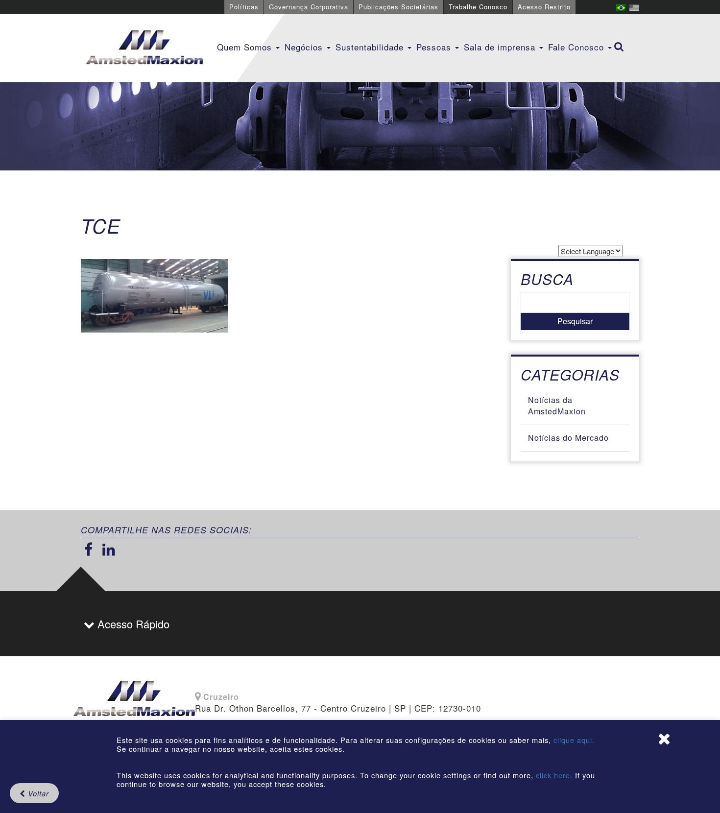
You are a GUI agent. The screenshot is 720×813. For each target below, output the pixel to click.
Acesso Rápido (132, 623)
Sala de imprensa (501, 47)
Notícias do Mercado (568, 437)
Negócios (305, 47)
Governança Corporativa (308, 6)
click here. (554, 775)
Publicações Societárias (398, 6)
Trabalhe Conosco (478, 6)
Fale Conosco (577, 47)
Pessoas (435, 47)
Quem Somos (246, 47)
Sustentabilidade (371, 47)
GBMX (144, 48)
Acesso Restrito (544, 6)
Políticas (244, 6)
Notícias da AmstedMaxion (557, 405)
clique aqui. (574, 740)
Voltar (37, 793)
